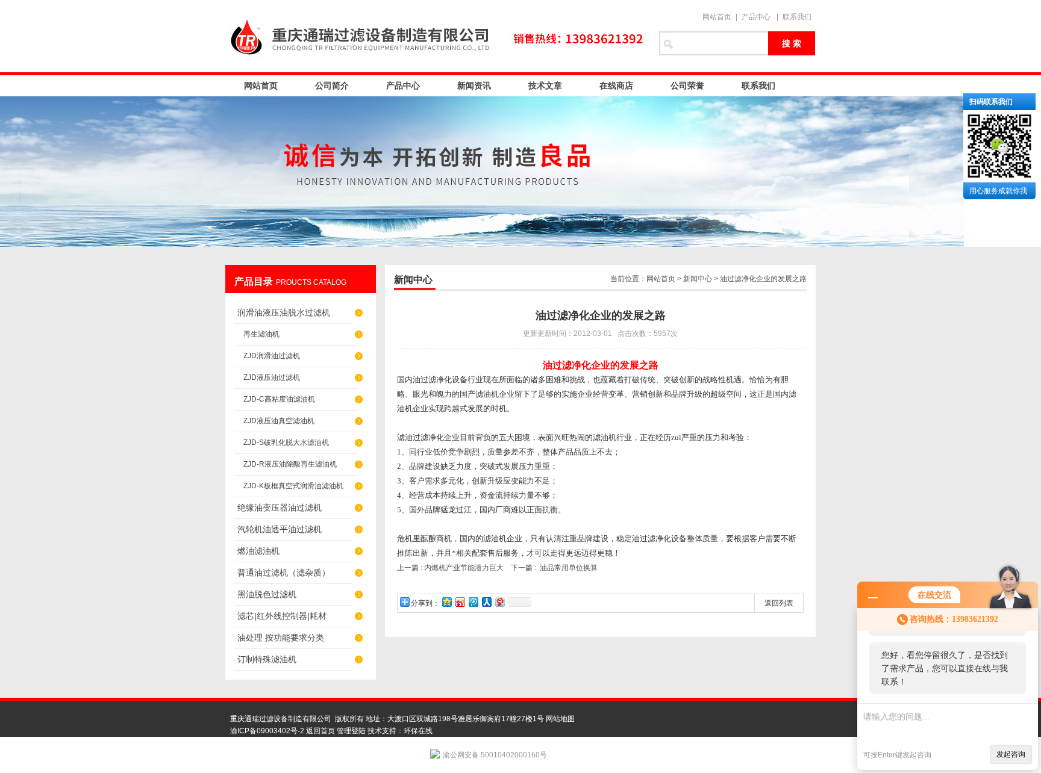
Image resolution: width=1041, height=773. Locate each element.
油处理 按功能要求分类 (280, 637)
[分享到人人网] (486, 601)
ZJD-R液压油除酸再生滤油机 (290, 464)
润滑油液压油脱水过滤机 (283, 312)
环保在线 (418, 731)
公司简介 (332, 85)
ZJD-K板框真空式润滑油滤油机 (293, 486)
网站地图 (560, 719)
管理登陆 (351, 731)
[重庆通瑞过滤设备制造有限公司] (436, 36)
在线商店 (616, 85)
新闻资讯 (474, 85)
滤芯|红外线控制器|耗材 (282, 616)
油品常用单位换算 (569, 567)
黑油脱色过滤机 (266, 594)
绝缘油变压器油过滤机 (279, 507)
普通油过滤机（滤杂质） (283, 572)
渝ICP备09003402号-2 (267, 731)
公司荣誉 (687, 85)
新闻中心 (697, 279)
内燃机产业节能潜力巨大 (464, 567)
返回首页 (320, 731)
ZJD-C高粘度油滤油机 (279, 399)
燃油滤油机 (258, 551)
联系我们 (797, 17)
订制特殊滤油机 (266, 659)
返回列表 (778, 603)
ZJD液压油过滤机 (271, 377)
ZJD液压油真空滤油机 (278, 421)
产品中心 (756, 17)
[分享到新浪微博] (459, 601)
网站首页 (716, 17)
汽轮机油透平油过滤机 (279, 529)
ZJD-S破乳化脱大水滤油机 (286, 442)
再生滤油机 (261, 334)
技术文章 (545, 85)
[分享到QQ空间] (446, 601)
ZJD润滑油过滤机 (271, 356)
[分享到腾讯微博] (473, 601)
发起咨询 (1010, 754)
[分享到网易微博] (499, 601)
